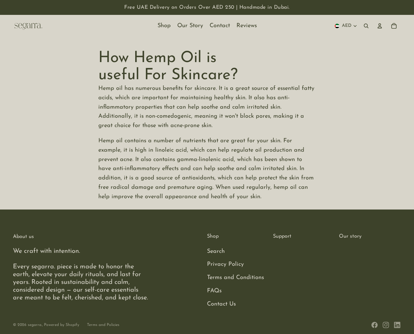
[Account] (380, 26)
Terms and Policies (103, 325)
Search (216, 251)
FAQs (214, 291)
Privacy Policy (225, 264)
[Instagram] (386, 325)
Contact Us (221, 304)
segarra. (35, 325)
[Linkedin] (397, 325)
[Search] (366, 26)
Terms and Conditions (235, 278)
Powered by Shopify (61, 325)
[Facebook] (374, 325)
